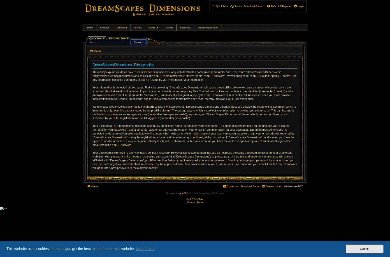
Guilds (153, 27)
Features (104, 27)
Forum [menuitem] (238, 6)
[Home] (149, 9)
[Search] (138, 41)
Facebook (185, 27)
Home (90, 27)
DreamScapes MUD (207, 27)
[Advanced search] (119, 38)
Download (121, 27)
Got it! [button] (364, 249)
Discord (169, 27)
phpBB (183, 193)
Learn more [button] (145, 249)
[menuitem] (299, 6)
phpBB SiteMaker (195, 199)
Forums (138, 27)
